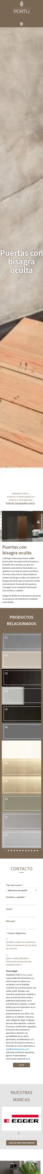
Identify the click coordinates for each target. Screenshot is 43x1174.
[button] (5, 850)
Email (9, 909)
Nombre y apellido (15, 897)
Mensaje (10, 921)
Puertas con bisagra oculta (20, 503)
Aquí (28, 1058)
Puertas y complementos (20, 496)
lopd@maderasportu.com (17, 1049)
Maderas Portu (20, 493)
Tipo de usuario (14, 885)
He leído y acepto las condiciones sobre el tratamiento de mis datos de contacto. (21, 945)
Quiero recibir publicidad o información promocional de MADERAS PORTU (18, 961)
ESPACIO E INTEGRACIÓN (20, 500)
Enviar (21, 1065)
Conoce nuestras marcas (22, 1142)
